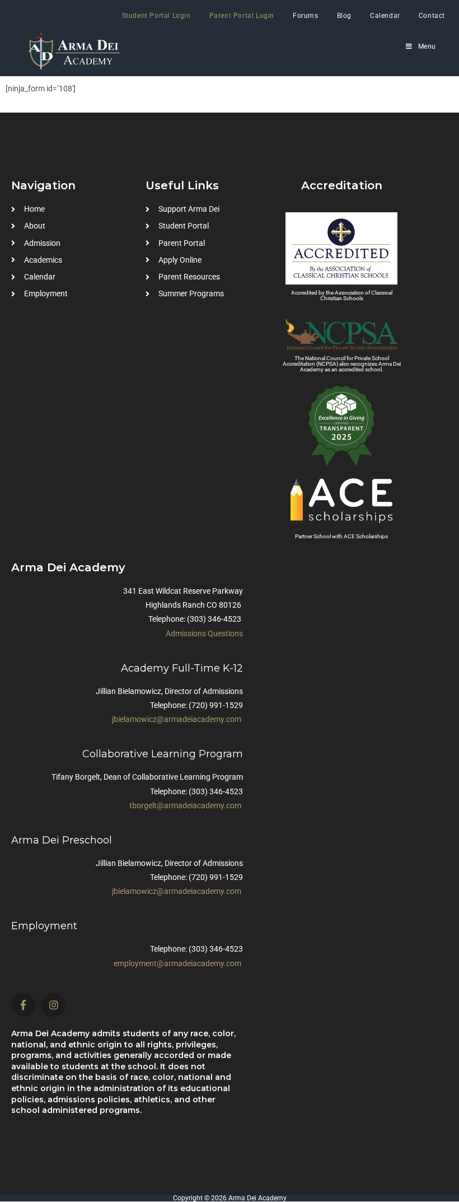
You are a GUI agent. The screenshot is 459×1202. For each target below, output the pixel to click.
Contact (432, 16)
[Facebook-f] (23, 1005)
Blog (344, 16)
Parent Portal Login (241, 16)
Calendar (385, 16)
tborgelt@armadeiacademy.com (185, 805)
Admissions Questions (204, 633)
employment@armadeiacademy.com (177, 963)
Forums (306, 16)
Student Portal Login (156, 16)
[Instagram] (53, 1005)
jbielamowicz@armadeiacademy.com (176, 719)
